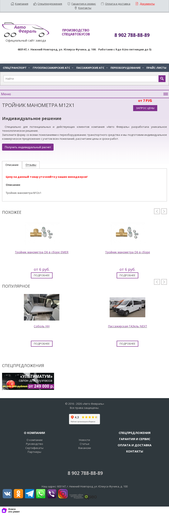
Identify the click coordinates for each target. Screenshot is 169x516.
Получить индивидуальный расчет (28, 147)
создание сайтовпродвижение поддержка (76, 496)
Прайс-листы (156, 68)
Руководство (34, 444)
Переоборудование (127, 68)
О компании (34, 440)
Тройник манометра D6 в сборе (127, 252)
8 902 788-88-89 (84, 473)
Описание (12, 165)
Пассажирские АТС (91, 68)
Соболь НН (41, 326)
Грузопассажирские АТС (53, 68)
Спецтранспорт (16, 68)
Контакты (84, 8)
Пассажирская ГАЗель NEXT (127, 326)
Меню (6, 94)
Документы (147, 4)
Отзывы (31, 165)
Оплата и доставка (117, 4)
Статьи (84, 444)
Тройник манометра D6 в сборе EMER (41, 252)
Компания (21, 4)
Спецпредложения (50, 4)
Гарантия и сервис (84, 4)
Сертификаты (34, 448)
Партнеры (34, 452)
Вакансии (84, 448)
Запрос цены (145, 108)
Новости (84, 440)
